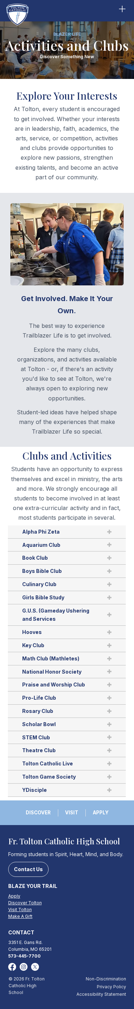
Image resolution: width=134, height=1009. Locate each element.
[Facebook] (12, 967)
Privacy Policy (111, 986)
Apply (14, 896)
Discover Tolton (25, 902)
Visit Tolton (20, 909)
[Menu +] (122, 9)
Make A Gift (20, 916)
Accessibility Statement (101, 994)
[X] (35, 967)
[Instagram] (24, 967)
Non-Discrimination (106, 978)
